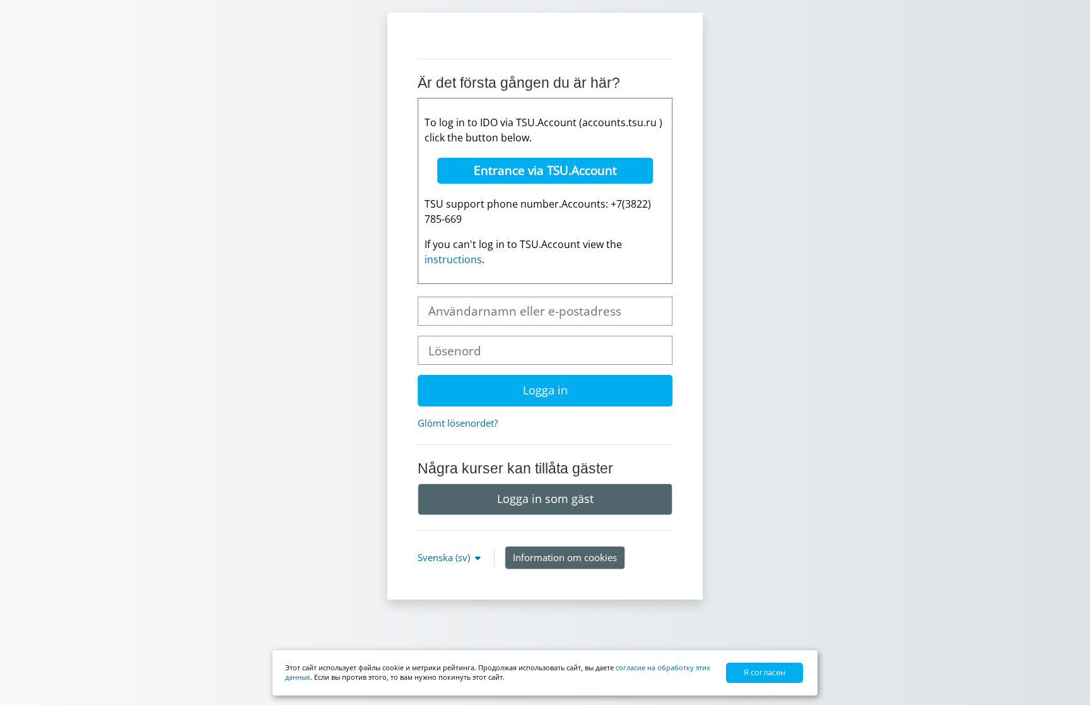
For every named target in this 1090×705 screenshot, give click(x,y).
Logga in (545, 390)
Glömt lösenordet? (458, 423)
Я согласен (764, 672)
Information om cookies (565, 557)
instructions (453, 259)
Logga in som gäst (545, 498)
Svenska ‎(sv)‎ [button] (445, 557)
